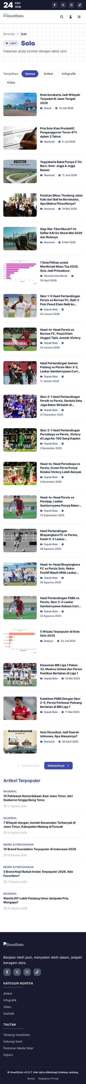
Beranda (9, 34)
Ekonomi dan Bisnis (55, 275)
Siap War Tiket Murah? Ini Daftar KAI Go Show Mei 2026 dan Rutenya (61, 233)
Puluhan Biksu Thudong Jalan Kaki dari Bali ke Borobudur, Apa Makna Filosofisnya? (61, 199)
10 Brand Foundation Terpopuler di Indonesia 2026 (39, 849)
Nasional (49, 141)
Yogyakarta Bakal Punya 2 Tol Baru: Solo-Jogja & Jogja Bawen (61, 166)
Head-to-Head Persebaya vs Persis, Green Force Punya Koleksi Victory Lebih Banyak (60, 468)
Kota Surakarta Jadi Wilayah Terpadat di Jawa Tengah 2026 (60, 99)
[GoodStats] (15, 16)
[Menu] (79, 17)
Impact (8, 1054)
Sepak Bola (51, 309)
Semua (30, 73)
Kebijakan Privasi (48, 1078)
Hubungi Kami (12, 1041)
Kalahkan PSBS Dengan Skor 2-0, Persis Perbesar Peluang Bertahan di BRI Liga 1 (61, 702)
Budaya (48, 640)
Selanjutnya (56, 765)
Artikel (48, 73)
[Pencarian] (62, 17)
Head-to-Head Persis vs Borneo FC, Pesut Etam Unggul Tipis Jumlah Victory (60, 333)
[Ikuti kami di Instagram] (71, 5)
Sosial (47, 108)
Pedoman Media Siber (18, 1048)
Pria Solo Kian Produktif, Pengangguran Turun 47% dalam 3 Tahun (58, 132)
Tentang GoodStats (16, 1034)
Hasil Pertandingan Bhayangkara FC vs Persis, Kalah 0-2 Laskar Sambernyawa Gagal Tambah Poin (61, 539)
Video (11, 82)
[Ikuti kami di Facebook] (55, 5)
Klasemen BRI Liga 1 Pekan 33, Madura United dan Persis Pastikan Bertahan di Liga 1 (61, 669)
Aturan (31, 1078)
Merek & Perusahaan (18, 844)
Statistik (8, 1013)
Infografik (69, 73)
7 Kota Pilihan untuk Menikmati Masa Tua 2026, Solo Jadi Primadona (59, 266)
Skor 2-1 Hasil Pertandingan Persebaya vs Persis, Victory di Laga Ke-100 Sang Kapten (60, 434)
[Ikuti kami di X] (63, 5)
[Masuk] (70, 17)
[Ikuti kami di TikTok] (80, 5)
